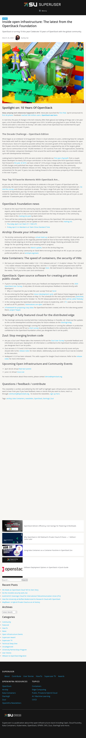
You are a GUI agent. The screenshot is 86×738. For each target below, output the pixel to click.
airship (9, 398)
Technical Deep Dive (9, 643)
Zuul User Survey (57, 340)
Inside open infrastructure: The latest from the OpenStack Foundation (37, 24)
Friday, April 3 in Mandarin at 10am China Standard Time (28, 227)
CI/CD (34, 699)
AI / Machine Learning (41, 696)
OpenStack (9, 275)
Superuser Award (8, 637)
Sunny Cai (24, 38)
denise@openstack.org (53, 376)
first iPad (62, 113)
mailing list (68, 221)
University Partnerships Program (14, 650)
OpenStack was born (49, 115)
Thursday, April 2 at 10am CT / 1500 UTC (22, 224)
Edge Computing (39, 689)
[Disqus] (43, 432)
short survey (34, 328)
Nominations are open (33, 304)
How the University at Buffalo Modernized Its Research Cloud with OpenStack (31, 599)
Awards (61, 676)
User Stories (6, 653)
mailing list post (25, 216)
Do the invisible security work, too (14, 593)
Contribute (16, 676)
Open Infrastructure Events (12, 634)
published (79, 296)
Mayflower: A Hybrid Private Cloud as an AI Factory (21, 602)
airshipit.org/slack (31, 253)
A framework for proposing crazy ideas (19, 307)
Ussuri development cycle (43, 294)
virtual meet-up (41, 237)
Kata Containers (12, 258)
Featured (5, 625)
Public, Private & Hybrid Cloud (44, 693)
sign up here (55, 394)
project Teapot (15, 310)
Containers (36, 686)
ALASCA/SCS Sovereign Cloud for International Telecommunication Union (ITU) (31, 596)
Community (6, 622)
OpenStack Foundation (17, 204)
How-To (5, 628)
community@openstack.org (19, 394)
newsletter (29, 398)
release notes (24, 351)
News (4, 631)
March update (36, 248)
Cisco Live (20, 372)
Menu (44, 11)
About (7, 676)
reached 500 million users (31, 115)
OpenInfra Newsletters (11, 703)
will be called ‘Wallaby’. (75, 299)
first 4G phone (7, 115)
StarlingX (8, 315)
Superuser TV (7, 640)
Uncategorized (7, 647)
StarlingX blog (66, 322)
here (54, 291)
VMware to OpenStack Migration (14, 656)
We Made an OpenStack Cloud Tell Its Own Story (20, 590)
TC (66, 302)
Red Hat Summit (25, 369)
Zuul (5, 335)
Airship (6, 232)
